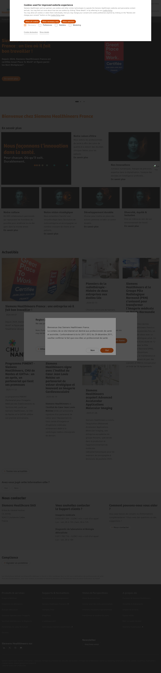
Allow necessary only (50, 22)
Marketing (77, 25)
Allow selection (68, 22)
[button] (157, 167)
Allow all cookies (31, 22)
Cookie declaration (31, 32)
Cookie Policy (107, 10)
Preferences (47, 25)
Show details (44, 32)
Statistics (62, 25)
